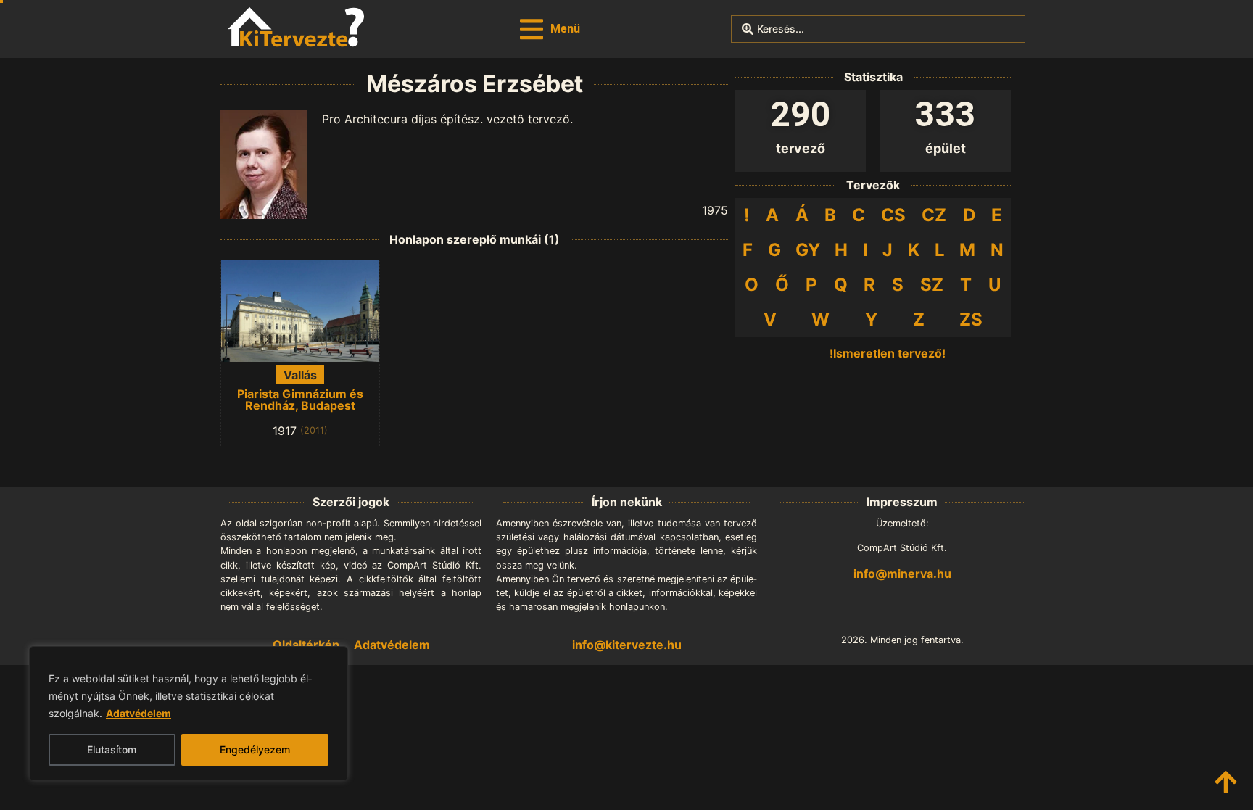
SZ (931, 284)
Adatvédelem (138, 713)
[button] (550, 29)
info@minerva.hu (902, 573)
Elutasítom (111, 749)
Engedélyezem (255, 749)
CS (893, 215)
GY (807, 249)
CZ (934, 215)
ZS (971, 319)
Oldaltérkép (306, 644)
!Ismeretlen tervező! (888, 353)
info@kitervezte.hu (627, 644)
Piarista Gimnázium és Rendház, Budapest (300, 400)
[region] (188, 713)
